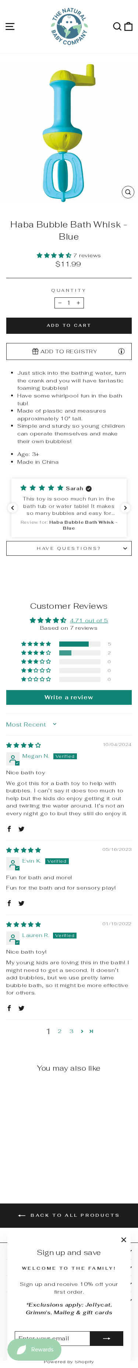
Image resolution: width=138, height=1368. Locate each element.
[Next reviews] (125, 508)
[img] (23, 745)
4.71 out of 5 (89, 620)
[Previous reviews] (12, 508)
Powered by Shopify (69, 1362)
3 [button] (72, 1031)
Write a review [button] (69, 697)
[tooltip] (121, 351)
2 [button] (60, 1031)
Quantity (68, 290)
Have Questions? (69, 548)
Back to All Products (74, 1215)
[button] (55, 255)
